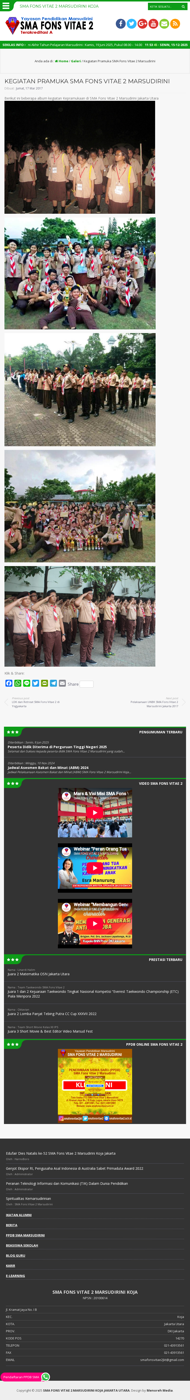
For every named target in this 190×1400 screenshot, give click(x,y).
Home (63, 61)
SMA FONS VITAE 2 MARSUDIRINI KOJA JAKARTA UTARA (86, 1390)
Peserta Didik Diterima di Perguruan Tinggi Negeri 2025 (57, 746)
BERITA (11, 1225)
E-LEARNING (15, 1275)
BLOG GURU (15, 1255)
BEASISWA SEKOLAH (22, 1245)
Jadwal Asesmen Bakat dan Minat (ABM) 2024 (48, 767)
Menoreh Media (160, 1390)
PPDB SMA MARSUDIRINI (25, 1235)
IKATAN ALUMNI (19, 1215)
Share (73, 684)
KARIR (10, 1265)
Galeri (76, 61)
